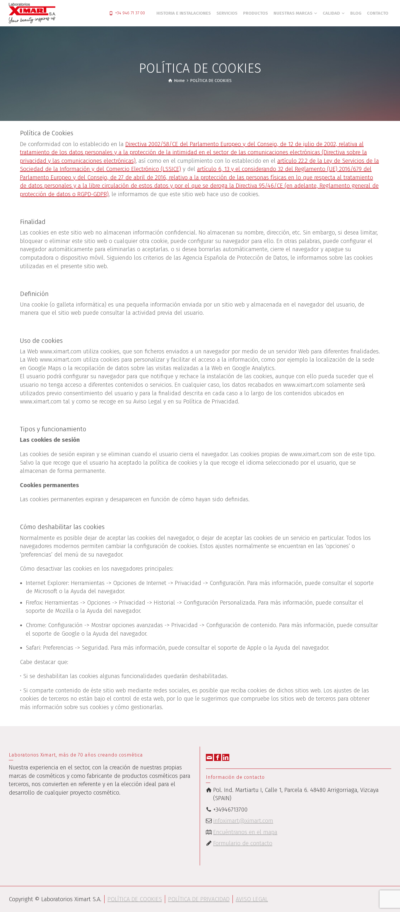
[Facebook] (217, 757)
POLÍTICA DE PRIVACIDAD (199, 899)
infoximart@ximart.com (243, 820)
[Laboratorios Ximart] (32, 12)
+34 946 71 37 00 (130, 13)
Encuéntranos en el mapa (245, 832)
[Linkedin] (225, 757)
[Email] (209, 757)
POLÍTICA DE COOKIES (134, 899)
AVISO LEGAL (252, 899)
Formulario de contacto (242, 843)
